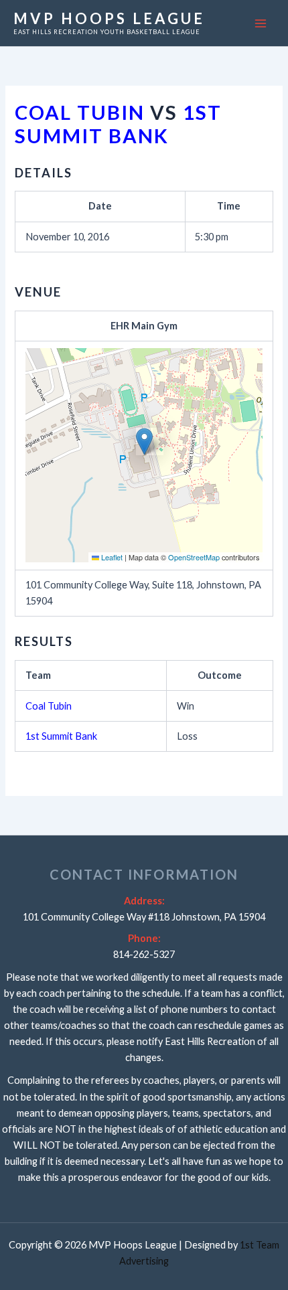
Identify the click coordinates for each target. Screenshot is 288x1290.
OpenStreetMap (194, 557)
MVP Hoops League (109, 18)
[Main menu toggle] (260, 23)
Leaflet (111, 557)
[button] (144, 441)
